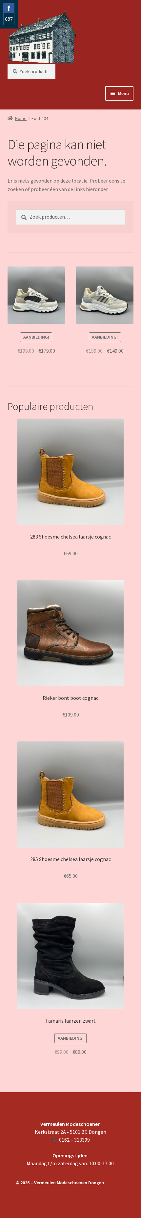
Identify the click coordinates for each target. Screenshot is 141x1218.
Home (21, 118)
